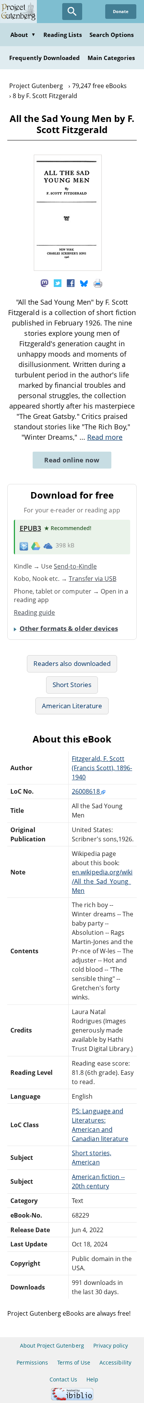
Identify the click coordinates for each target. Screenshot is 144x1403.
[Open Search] (72, 11)
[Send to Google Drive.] (35, 545)
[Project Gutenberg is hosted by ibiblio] (72, 1398)
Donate (121, 11)
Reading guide (34, 612)
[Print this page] (98, 283)
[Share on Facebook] (70, 283)
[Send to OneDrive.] (48, 546)
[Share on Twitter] (57, 283)
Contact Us (63, 1379)
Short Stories (72, 684)
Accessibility (115, 1362)
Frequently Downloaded (44, 58)
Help (92, 1379)
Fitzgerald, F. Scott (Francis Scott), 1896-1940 (102, 767)
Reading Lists (62, 34)
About (23, 34)
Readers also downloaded (72, 663)
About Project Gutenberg (52, 1345)
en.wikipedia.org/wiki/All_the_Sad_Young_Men (102, 881)
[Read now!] (68, 268)
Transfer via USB (92, 578)
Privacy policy (110, 1345)
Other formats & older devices (69, 628)
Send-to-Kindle (75, 566)
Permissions (32, 1362)
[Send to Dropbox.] (24, 546)
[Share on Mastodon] (44, 283)
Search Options (111, 34)
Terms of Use (73, 1362)
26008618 (86, 791)
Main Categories (111, 58)
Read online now (72, 459)
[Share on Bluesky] (84, 283)
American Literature (72, 705)
